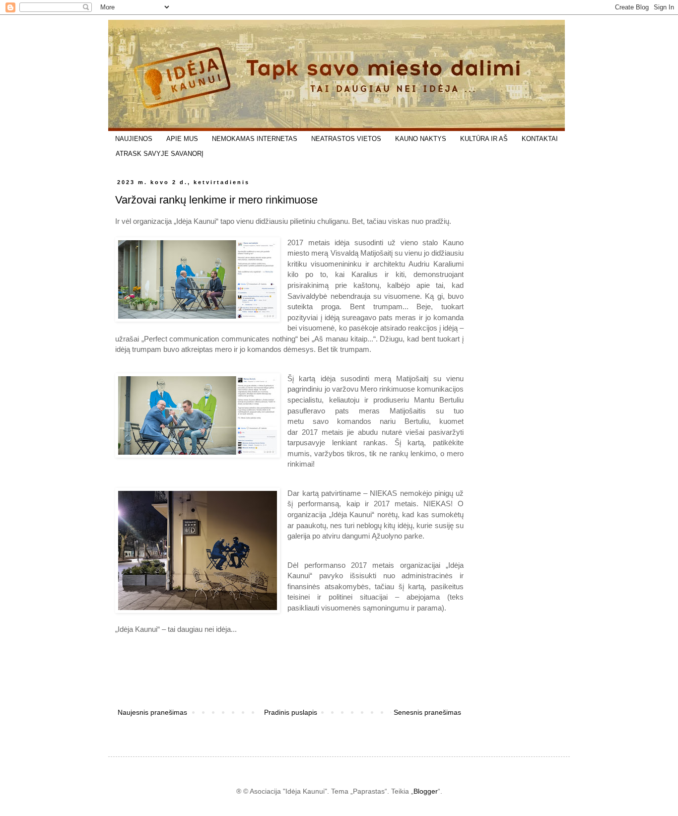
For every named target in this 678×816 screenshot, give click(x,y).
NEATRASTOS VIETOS (346, 138)
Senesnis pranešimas (427, 712)
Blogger (425, 791)
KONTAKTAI (540, 138)
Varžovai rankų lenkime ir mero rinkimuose (216, 200)
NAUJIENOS (133, 138)
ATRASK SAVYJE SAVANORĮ (159, 153)
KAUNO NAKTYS (420, 138)
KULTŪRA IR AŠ (484, 138)
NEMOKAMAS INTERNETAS (254, 138)
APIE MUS (182, 138)
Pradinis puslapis (290, 712)
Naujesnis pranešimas (152, 712)
